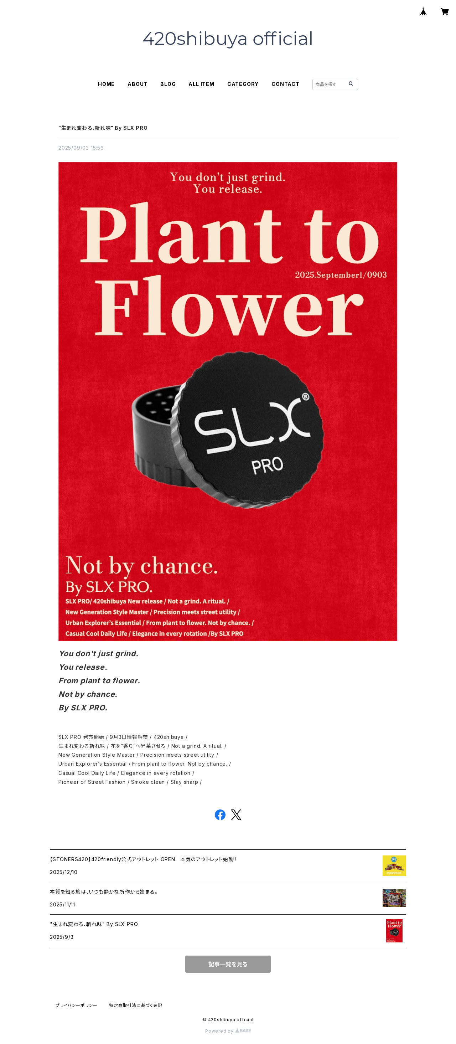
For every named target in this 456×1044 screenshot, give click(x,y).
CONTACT (285, 84)
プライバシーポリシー (77, 1005)
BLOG (168, 84)
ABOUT (137, 84)
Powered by (220, 1031)
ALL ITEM (201, 84)
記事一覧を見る (228, 964)
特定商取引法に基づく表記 (135, 1005)
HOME (106, 84)
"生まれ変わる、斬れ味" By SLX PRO (102, 128)
